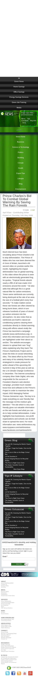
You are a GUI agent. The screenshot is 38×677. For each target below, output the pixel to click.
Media (19, 108)
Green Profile (4, 632)
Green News (19, 81)
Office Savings (19, 92)
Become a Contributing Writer (9, 633)
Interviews (4, 593)
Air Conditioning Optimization (8, 658)
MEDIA (3, 590)
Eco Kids (3, 650)
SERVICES (4, 599)
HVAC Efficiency (5, 627)
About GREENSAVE (7, 583)
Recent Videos (5, 591)
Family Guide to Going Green (9, 659)
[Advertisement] (19, 19)
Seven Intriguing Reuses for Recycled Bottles (16, 459)
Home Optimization (6, 601)
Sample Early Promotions (7, 651)
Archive (3, 612)
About (23, 118)
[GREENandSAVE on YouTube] (25, 675)
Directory (3, 587)
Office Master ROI (6, 625)
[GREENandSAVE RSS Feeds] (19, 675)
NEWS (3, 611)
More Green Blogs (19, 469)
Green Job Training (19, 102)
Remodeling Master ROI (7, 619)
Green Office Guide (6, 626)
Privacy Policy (5, 585)
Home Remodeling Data (7, 646)
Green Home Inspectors (7, 648)
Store (24, 122)
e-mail (33, 210)
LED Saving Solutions (6, 608)
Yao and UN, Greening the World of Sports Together (18, 445)
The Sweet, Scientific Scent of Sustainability (14, 466)
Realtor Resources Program (8, 647)
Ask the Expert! (5, 636)
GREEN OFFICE (6, 623)
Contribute (24, 120)
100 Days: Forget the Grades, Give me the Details (18, 449)
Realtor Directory (5, 644)
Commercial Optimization (7, 602)
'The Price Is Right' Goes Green (14, 463)
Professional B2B (5, 604)
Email (4, 556)
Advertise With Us (6, 635)
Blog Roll (33, 120)
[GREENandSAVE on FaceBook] (13, 675)
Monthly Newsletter (6, 637)
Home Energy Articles (7, 661)
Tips (28, 118)
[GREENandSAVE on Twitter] (7, 675)
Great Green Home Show (8, 595)
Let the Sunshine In (11, 456)
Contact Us (4, 584)
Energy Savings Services (19, 97)
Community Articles (6, 620)
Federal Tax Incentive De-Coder (9, 657)
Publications (4, 594)
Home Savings (18, 87)
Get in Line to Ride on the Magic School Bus (17, 453)
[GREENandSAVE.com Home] (9, 667)
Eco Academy (4, 605)
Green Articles (5, 613)
